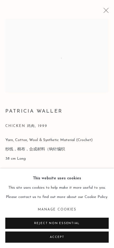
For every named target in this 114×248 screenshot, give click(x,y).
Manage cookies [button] (57, 209)
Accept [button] (57, 237)
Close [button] (105, 12)
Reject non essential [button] (57, 223)
